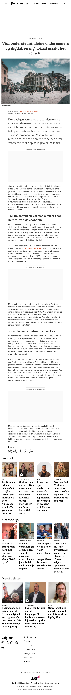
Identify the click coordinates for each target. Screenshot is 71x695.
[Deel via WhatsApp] (15, 451)
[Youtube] (2, 647)
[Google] (2, 642)
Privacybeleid (25, 683)
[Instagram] (16, 642)
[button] (37, 683)
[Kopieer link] (10, 451)
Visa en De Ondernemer (31, 248)
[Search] (65, 3)
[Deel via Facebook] (20, 451)
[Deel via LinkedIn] (31, 451)
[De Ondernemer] (19, 3)
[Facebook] (11, 642)
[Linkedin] (7, 642)
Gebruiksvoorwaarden (52, 683)
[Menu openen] (5, 3)
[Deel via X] (25, 451)
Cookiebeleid (16, 683)
